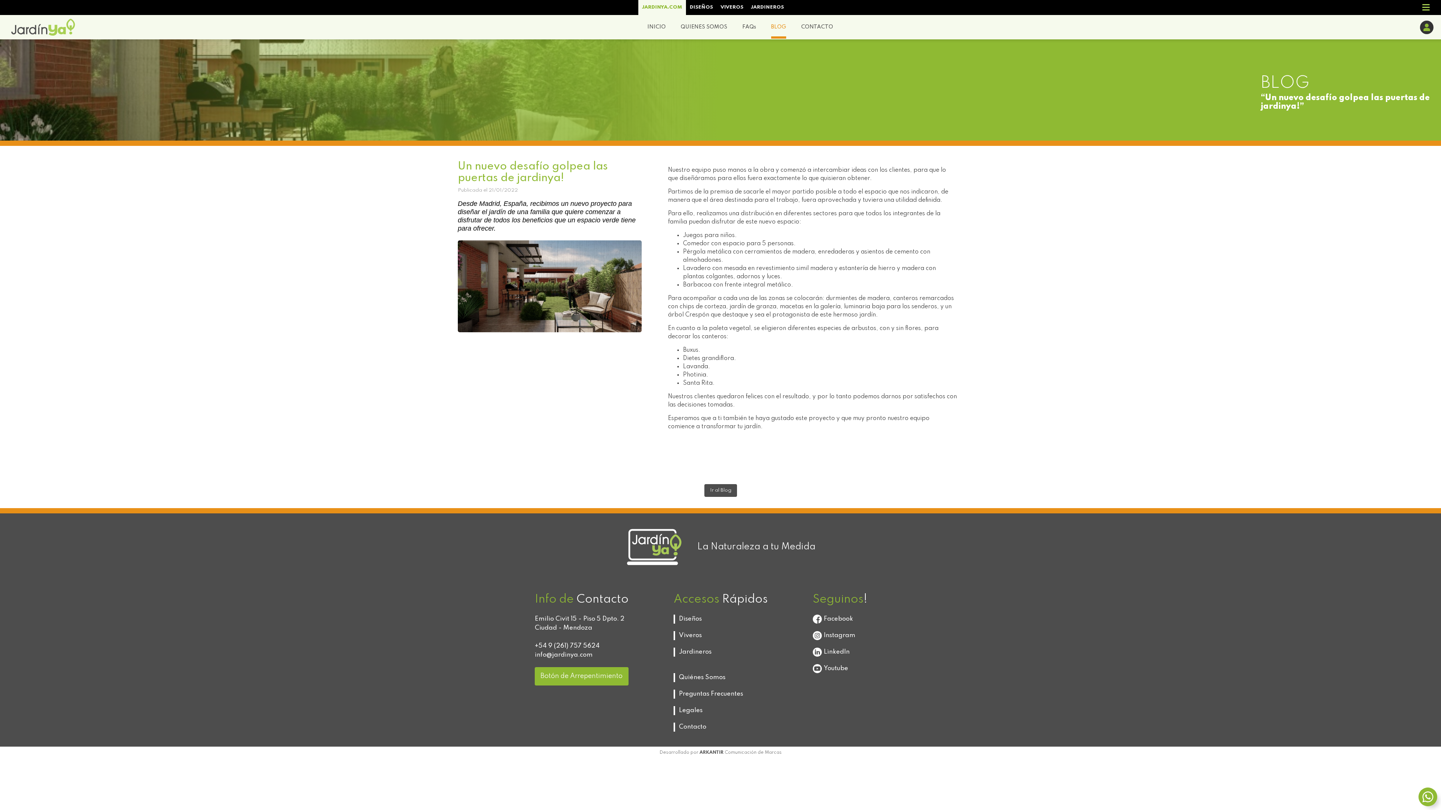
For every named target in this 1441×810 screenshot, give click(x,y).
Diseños (690, 619)
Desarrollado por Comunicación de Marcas (721, 752)
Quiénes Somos (702, 677)
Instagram (839, 635)
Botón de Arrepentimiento (581, 676)
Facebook (838, 619)
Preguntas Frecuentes (711, 694)
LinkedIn (837, 652)
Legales (690, 710)
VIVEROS (731, 7)
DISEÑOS (701, 7)
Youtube (836, 668)
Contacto (692, 727)
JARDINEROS (767, 7)
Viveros (690, 635)
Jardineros (695, 652)
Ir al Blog (720, 490)
